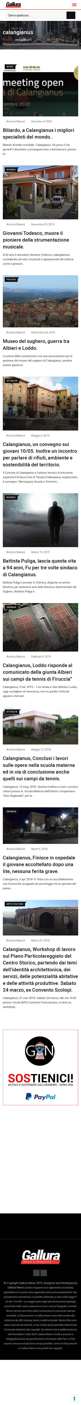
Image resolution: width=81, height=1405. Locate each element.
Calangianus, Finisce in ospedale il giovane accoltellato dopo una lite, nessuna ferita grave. (39, 864)
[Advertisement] (40, 1160)
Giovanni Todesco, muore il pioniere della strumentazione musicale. (36, 240)
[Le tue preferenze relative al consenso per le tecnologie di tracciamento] (74, 1398)
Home (9, 39)
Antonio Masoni (15, 121)
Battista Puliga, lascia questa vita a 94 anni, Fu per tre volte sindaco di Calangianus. (40, 567)
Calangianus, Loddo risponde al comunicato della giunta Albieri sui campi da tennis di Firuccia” (37, 672)
